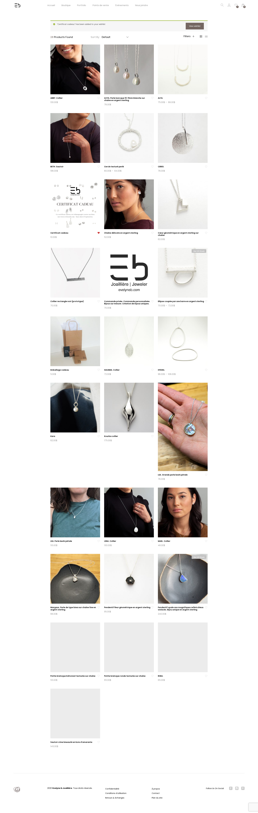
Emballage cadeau (59, 370)
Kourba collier (111, 436)
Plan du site (157, 797)
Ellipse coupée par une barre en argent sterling (181, 301)
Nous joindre (141, 5)
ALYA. (160, 98)
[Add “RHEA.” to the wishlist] (206, 676)
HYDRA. (161, 370)
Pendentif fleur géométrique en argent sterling (127, 607)
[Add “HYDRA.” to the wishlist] (206, 370)
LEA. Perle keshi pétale (61, 541)
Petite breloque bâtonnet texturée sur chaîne (72, 676)
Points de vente (100, 5)
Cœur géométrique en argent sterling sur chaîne (178, 234)
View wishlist (194, 26)
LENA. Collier (110, 541)
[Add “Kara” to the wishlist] (99, 436)
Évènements (122, 5)
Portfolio (81, 5)
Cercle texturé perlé (114, 166)
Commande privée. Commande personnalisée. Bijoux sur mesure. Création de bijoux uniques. (127, 302)
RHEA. (160, 676)
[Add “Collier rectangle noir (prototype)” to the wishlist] (99, 301)
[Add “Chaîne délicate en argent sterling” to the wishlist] (152, 233)
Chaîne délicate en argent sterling (121, 233)
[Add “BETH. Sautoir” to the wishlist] (99, 167)
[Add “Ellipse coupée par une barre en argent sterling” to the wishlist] (206, 301)
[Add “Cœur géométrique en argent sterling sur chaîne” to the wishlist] (206, 233)
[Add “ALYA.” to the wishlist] (206, 98)
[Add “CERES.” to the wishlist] (206, 167)
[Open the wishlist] (99, 233)
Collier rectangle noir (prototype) (67, 301)
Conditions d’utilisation (115, 793)
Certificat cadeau (59, 233)
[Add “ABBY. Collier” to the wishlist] (99, 98)
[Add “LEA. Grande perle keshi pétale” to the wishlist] (206, 475)
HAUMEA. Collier (112, 370)
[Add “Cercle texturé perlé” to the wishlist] (152, 167)
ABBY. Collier (56, 98)
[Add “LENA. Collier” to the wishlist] (152, 541)
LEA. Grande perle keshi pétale (173, 474)
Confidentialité (112, 788)
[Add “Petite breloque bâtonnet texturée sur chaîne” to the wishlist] (99, 676)
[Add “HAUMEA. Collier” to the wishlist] (152, 370)
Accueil (51, 5)
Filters (187, 36)
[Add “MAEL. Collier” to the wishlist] (206, 541)
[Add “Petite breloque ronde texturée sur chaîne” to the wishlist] (152, 676)
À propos (156, 788)
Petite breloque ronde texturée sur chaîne (125, 676)
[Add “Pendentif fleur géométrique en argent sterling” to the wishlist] (152, 607)
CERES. (161, 166)
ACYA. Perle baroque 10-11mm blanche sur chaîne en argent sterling (124, 99)
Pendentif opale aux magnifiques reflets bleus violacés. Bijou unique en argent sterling (180, 608)
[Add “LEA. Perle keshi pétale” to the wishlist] (99, 541)
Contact (156, 793)
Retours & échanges (114, 797)
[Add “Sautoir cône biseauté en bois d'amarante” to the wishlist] (99, 742)
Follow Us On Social (215, 788)
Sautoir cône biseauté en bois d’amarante (71, 742)
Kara (52, 436)
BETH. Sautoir (56, 166)
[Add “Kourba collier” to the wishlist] (152, 436)
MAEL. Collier (164, 541)
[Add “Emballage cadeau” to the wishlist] (99, 370)
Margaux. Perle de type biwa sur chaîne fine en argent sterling (73, 608)
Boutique (66, 5)
